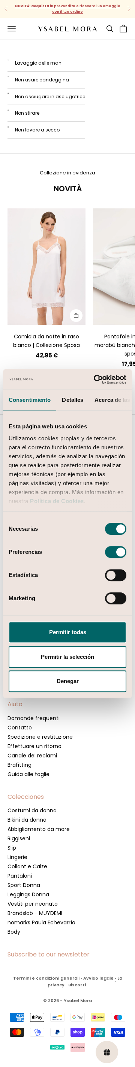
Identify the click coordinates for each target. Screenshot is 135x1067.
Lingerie (17, 857)
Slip (12, 848)
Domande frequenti (34, 718)
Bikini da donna (27, 819)
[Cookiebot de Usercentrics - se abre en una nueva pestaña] (95, 379)
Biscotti (77, 985)
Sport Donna (24, 885)
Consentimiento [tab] (30, 400)
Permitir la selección (67, 657)
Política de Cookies (57, 501)
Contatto (20, 727)
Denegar (68, 681)
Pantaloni (20, 876)
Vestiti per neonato (33, 904)
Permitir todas (67, 632)
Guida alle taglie (29, 774)
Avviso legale (98, 978)
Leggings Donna (28, 894)
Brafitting (20, 765)
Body (14, 932)
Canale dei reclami (32, 755)
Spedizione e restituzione (40, 737)
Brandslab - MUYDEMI (35, 913)
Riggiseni (19, 838)
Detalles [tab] (72, 400)
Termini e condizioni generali (46, 978)
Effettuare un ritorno (35, 746)
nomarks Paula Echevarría (41, 922)
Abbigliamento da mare (39, 829)
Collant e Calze (27, 866)
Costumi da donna (32, 810)
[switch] (115, 552)
